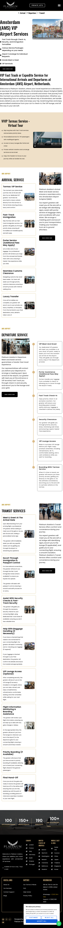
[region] (42, 914)
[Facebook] (3, 919)
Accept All (41, 921)
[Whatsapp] (9, 919)
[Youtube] (3, 922)
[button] (59, 5)
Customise (33, 917)
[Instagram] (6, 919)
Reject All (49, 917)
